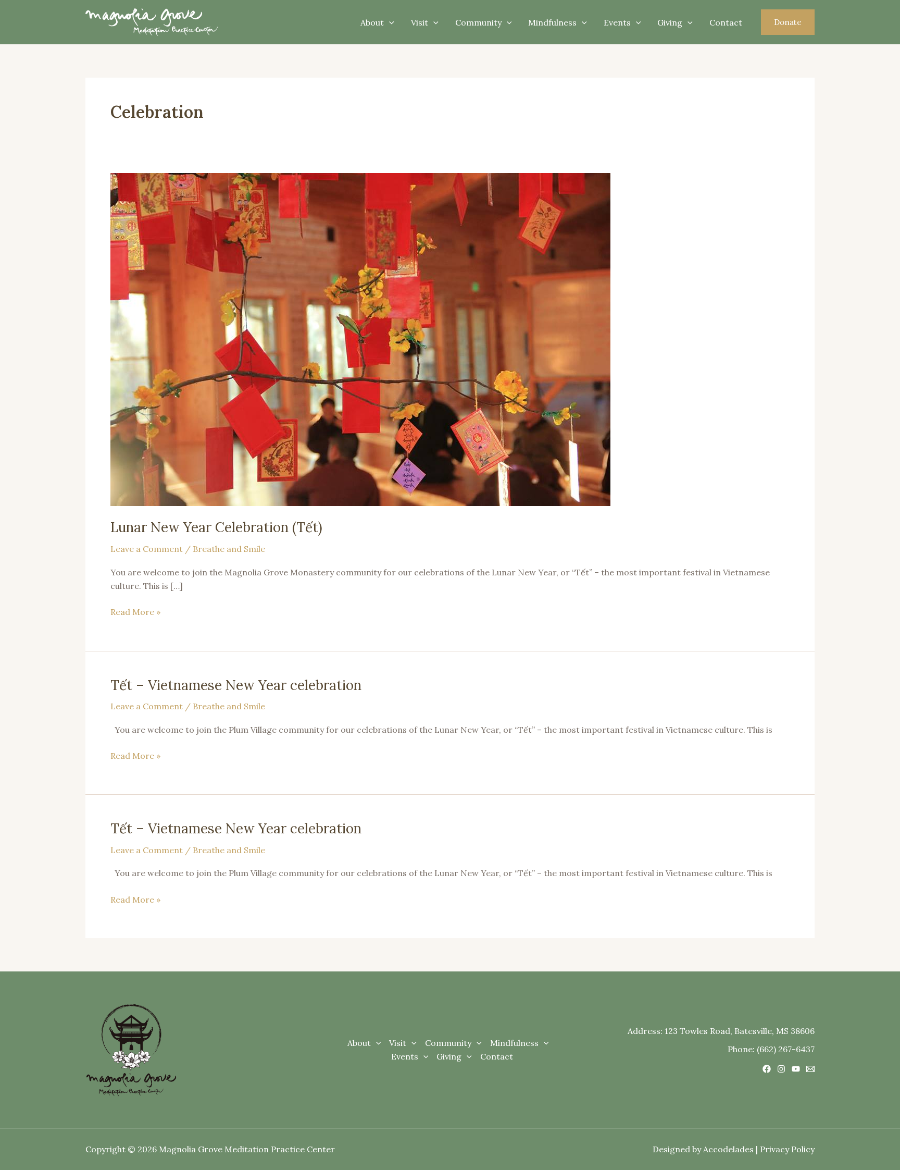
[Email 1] (810, 1069)
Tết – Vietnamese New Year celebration (235, 685)
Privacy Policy (787, 1149)
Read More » (135, 611)
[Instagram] (781, 1069)
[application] (389, 22)
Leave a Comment (146, 549)
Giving (669, 22)
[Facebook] (766, 1069)
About (372, 22)
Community (478, 22)
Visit (419, 22)
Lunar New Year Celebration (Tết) (216, 527)
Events (617, 22)
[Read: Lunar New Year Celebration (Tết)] (360, 339)
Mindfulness (552, 22)
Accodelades (728, 1149)
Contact (725, 22)
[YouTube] (796, 1069)
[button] (788, 22)
